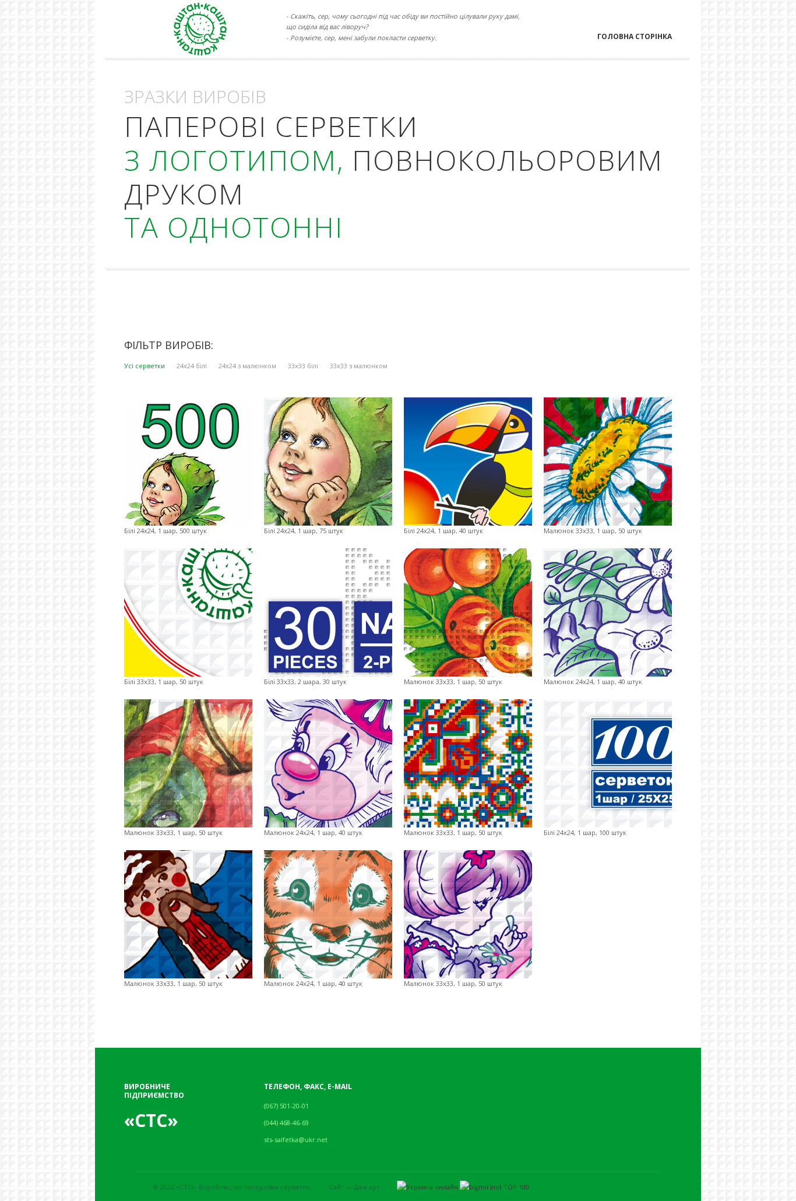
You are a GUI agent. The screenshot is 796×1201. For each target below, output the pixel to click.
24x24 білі (192, 365)
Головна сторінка (634, 36)
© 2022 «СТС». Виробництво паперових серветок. (232, 1186)
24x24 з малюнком (247, 365)
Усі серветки (144, 365)
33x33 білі (303, 365)
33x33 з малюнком (359, 365)
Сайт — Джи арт (354, 1186)
